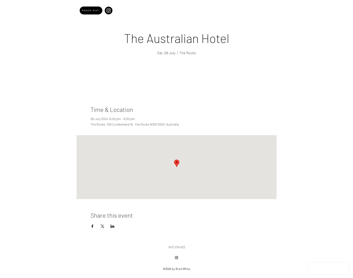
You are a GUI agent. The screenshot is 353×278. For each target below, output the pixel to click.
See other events (176, 75)
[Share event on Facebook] (92, 226)
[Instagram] (109, 10)
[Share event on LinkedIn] (112, 226)
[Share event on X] (102, 226)
